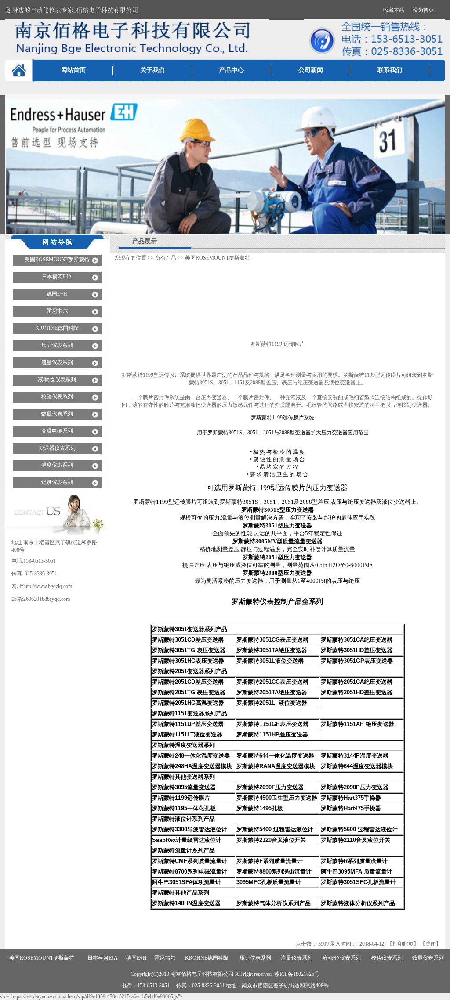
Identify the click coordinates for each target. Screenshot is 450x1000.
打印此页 (403, 944)
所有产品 (165, 258)
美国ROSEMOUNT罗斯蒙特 (217, 258)
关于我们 (152, 70)
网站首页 (73, 70)
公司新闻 (310, 70)
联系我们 (389, 70)
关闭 (430, 944)
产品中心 (231, 70)
